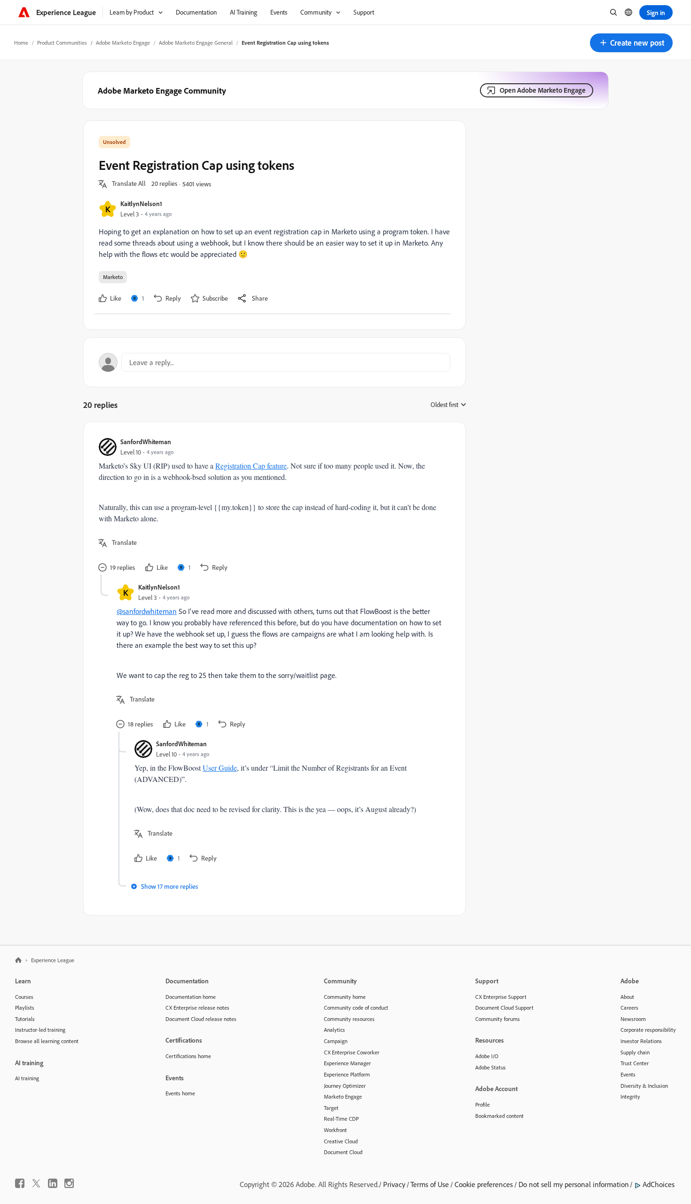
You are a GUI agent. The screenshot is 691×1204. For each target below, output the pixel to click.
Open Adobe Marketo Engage (543, 90)
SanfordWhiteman (145, 442)
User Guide (220, 768)
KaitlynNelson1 (141, 203)
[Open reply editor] (274, 362)
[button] (631, 42)
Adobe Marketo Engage (123, 42)
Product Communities (62, 42)
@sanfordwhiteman (147, 611)
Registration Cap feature (251, 465)
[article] (272, 506)
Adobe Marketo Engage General (196, 42)
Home (21, 42)
